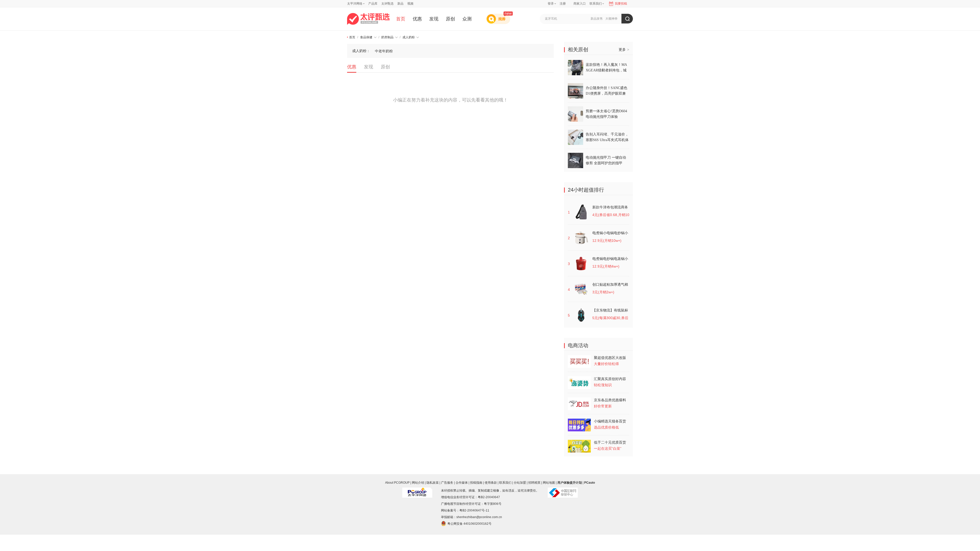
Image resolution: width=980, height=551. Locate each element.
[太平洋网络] (417, 490)
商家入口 (579, 3)
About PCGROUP (397, 482)
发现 (433, 18)
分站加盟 (520, 482)
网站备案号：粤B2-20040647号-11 (465, 510)
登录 (551, 3)
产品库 (372, 3)
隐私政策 (432, 482)
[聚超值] (368, 19)
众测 (467, 18)
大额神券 (611, 18)
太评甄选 (387, 3)
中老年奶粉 (384, 51)
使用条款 (491, 482)
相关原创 (578, 49)
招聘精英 (534, 482)
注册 (563, 3)
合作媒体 (462, 482)
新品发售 (597, 18)
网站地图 (549, 482)
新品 (400, 3)
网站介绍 (418, 482)
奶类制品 (387, 37)
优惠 (417, 18)
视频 (410, 3)
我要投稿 (621, 3)
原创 (450, 18)
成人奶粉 (408, 37)
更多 (624, 49)
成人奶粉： (361, 51)
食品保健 (366, 37)
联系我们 (505, 482)
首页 (400, 18)
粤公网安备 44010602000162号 (469, 523)
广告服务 (447, 482)
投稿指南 (476, 482)
